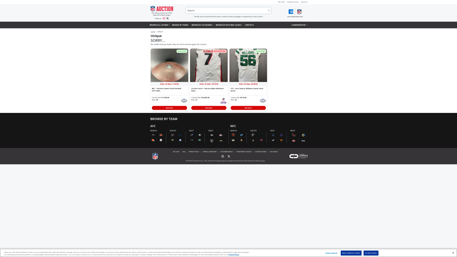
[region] (228, 253)
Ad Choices (274, 152)
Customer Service (293, 2)
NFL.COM (281, 2)
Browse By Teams (180, 25)
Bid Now (169, 108)
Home (153, 32)
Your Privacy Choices (243, 152)
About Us (304, 2)
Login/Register (299, 25)
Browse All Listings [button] (159, 25)
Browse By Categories (202, 25)
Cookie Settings (260, 152)
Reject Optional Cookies (351, 253)
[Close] (453, 252)
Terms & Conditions (210, 152)
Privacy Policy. (233, 254)
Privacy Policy (194, 152)
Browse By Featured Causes (228, 25)
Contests (249, 25)
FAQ (184, 152)
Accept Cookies (371, 253)
